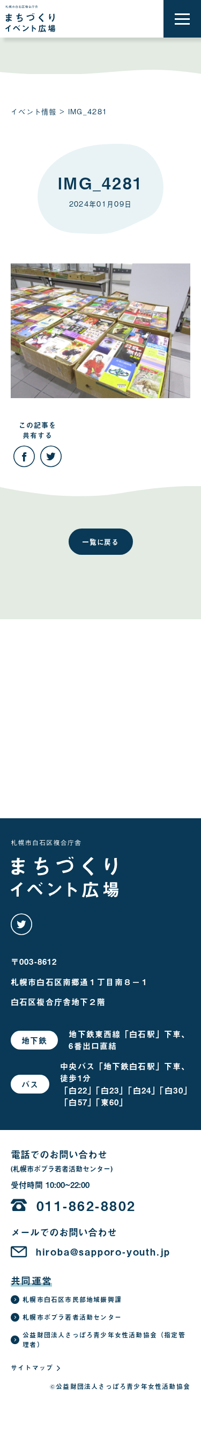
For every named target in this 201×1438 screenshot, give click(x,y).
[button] (182, 19)
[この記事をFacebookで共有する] (24, 456)
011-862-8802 (86, 1205)
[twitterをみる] (21, 924)
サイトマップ (32, 1368)
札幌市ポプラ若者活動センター (72, 1317)
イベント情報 (34, 111)
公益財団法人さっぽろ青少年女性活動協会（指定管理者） (104, 1339)
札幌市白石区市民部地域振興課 (72, 1299)
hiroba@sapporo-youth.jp (103, 1252)
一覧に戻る (101, 542)
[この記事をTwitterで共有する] (51, 456)
